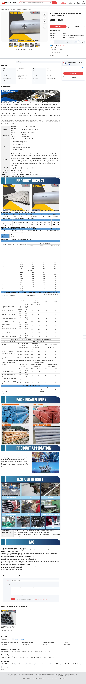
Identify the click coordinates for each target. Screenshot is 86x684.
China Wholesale (37, 674)
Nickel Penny (51, 657)
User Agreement (50, 678)
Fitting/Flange (67, 644)
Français (25, 675)
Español (15, 675)
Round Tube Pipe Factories (8, 663)
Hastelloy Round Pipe (65, 663)
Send (13, 599)
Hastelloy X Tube (54, 663)
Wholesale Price (45, 674)
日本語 (58, 675)
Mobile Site (72, 674)
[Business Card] (82, 67)
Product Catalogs (20, 639)
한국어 (54, 675)
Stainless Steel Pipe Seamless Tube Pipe (9, 642)
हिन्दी (61, 675)
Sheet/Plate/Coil (25, 644)
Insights (77, 674)
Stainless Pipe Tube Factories (43, 663)
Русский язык (31, 675)
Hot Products (10, 674)
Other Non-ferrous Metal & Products (20, 657)
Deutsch (40, 675)
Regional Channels (58, 674)
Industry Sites (51, 674)
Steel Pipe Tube (30, 663)
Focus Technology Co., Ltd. (34, 678)
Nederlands (45, 675)
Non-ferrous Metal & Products (22, 9)
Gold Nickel (44, 657)
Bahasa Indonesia (80, 675)
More (2, 669)
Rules (84, 7)
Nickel (30, 9)
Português (21, 675)
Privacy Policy (63, 678)
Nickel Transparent (35, 657)
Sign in (83, 3)
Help (61, 7)
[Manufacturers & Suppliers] (8, 2)
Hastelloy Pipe (5, 667)
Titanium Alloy (4, 644)
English (11, 675)
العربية (50, 675)
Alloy (3, 657)
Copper (8, 657)
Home (2, 9)
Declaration (57, 678)
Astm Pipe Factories (20, 663)
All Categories (6, 7)
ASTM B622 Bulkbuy (25, 667)
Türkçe (69, 675)
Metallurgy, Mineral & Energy (10, 9)
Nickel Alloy (66, 642)
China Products (17, 674)
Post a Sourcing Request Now (40, 599)
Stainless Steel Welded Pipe (48, 642)
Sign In (51, 55)
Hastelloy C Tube (76, 663)
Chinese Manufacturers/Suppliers (27, 674)
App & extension (69, 7)
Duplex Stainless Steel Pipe (27, 642)
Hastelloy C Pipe (14, 667)
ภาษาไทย (65, 675)
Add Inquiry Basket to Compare (24, 49)
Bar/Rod (45, 644)
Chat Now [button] (77, 26)
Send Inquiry (58, 26)
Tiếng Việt (74, 675)
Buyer (55, 7)
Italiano (36, 675)
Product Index (66, 674)
